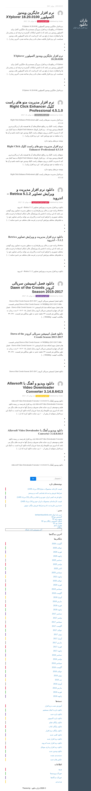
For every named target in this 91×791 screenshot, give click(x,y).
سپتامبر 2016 (57, 663)
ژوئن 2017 (58, 634)
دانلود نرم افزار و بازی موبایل (51, 747)
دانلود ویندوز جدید (43, 21)
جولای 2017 (57, 630)
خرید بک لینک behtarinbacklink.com (48, 515)
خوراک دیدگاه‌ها (56, 777)
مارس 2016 (57, 688)
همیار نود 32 (57, 523)
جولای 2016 (57, 671)
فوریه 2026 (57, 552)
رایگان (59, 527)
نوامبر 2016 (57, 659)
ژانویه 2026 (57, 556)
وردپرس (59, 782)
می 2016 (58, 680)
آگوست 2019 (57, 593)
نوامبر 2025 (57, 564)
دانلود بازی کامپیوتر (55, 718)
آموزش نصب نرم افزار (53, 706)
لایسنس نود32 (56, 517)
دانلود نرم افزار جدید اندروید (40, 202)
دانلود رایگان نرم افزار (42, 115)
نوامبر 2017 (57, 618)
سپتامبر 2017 (57, 622)
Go (33, 479)
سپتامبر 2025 (57, 573)
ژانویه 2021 (57, 577)
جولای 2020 (57, 581)
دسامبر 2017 (57, 614)
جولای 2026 (57, 548)
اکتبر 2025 (58, 568)
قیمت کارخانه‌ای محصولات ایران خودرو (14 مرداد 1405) (41, 501)
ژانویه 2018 (57, 610)
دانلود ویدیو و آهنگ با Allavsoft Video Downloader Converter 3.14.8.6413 (35, 387)
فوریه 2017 (57, 647)
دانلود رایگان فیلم (55, 722)
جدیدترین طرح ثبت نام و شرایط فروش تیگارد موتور (43, 505)
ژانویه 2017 (57, 651)
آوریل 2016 (57, 684)
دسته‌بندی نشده (56, 755)
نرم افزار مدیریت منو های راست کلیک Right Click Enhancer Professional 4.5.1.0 (34, 106)
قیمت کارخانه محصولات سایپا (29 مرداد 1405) (45, 489)
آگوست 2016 (57, 667)
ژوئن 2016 (58, 675)
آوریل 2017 (57, 638)
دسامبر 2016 (57, 655)
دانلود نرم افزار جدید (42, 296)
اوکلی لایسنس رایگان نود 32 (51, 521)
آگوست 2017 (57, 626)
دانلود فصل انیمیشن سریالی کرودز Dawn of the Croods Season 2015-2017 (37, 287)
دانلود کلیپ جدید (56, 735)
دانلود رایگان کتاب (55, 726)
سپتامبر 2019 (57, 589)
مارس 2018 (57, 601)
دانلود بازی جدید (56, 714)
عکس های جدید (56, 760)
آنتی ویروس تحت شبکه (33, 530)
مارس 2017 (57, 643)
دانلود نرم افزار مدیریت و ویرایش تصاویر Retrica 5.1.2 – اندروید (35, 194)
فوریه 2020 (57, 585)
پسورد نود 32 (57, 519)
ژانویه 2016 (57, 696)
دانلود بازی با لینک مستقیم (52, 710)
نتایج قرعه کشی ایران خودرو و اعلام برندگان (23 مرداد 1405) (39, 497)
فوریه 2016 (57, 692)
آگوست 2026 (57, 544)
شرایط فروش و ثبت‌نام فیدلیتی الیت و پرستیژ (45, 493)
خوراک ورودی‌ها (56, 773)
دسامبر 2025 (57, 560)
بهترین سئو (58, 525)
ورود (60, 769)
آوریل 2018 (57, 597)
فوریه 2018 (57, 605)
